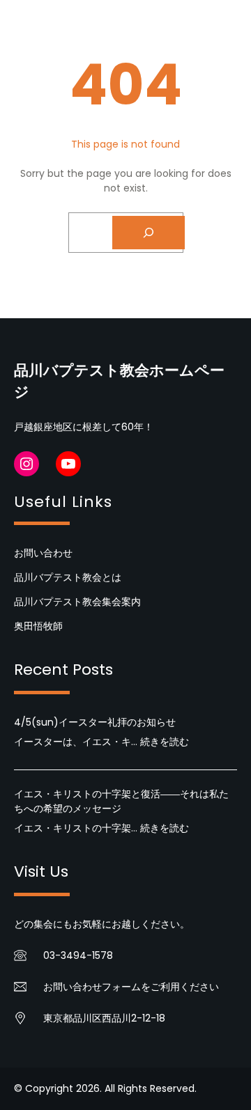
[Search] (148, 232)
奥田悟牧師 (38, 626)
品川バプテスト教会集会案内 (77, 602)
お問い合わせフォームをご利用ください (131, 987)
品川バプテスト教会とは (67, 577)
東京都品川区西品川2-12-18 (104, 1018)
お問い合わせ (43, 553)
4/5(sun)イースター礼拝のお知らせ (95, 722)
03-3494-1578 (78, 955)
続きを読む (164, 742)
